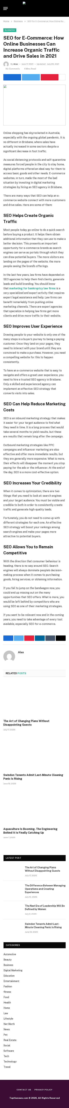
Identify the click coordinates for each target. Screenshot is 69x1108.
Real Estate (10, 1040)
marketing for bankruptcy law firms (32, 288)
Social (7, 1045)
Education (9, 975)
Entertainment (11, 981)
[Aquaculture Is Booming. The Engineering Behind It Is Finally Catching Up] (34, 807)
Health (7, 1002)
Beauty (7, 959)
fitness (7, 991)
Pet (6, 1034)
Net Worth (9, 1024)
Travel (7, 1067)
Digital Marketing (13, 970)
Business (10, 30)
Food (6, 997)
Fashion (8, 986)
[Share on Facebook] (12, 77)
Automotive (10, 954)
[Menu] (5, 8)
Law (6, 1013)
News (7, 1029)
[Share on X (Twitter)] (31, 77)
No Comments (13, 69)
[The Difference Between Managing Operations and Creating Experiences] (13, 890)
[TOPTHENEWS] (34, 8)
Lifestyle (8, 1018)
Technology (10, 1061)
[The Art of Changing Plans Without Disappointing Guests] (34, 699)
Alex (15, 64)
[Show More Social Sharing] (62, 77)
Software (9, 1050)
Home (7, 1008)
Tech (6, 1056)
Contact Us (24, 1090)
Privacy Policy (43, 1090)
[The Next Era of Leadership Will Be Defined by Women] (13, 910)
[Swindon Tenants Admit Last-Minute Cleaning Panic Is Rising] (34, 753)
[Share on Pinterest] (49, 77)
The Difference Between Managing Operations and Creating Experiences (45, 889)
